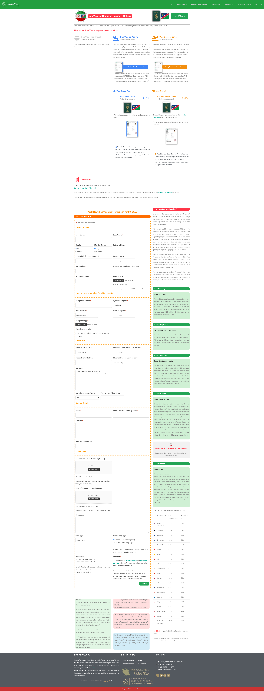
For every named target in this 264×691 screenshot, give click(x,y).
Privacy (140, 660)
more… (95, 668)
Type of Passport (120, 300)
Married (99, 252)
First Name (80, 235)
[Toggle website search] (261, 4)
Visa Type (79, 536)
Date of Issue (81, 311)
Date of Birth (119, 256)
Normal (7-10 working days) (125, 540)
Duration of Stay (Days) (85, 393)
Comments (79, 515)
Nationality (80, 266)
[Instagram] (164, 675)
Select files (93, 469)
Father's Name (119, 245)
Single (98, 249)
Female (79, 252)
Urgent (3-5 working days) (124, 542)
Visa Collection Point (84, 348)
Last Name (118, 235)
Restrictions (158, 631)
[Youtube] (168, 675)
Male (79, 249)
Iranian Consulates (165, 192)
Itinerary (79, 368)
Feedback (125, 666)
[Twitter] (161, 675)
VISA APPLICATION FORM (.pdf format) (171, 448)
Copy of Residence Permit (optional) (90, 459)
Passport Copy (81, 321)
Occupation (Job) (82, 276)
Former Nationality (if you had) (126, 266)
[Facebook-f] (157, 675)
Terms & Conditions (128, 660)
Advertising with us (128, 663)
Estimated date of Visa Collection (127, 348)
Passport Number (83, 300)
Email (78, 410)
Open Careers (142, 663)
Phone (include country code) (125, 410)
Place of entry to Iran (84, 358)
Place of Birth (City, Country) (87, 256)
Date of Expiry (119, 311)
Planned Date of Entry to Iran (125, 358)
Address (79, 420)
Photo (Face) (118, 276)
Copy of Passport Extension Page (88, 488)
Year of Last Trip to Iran (110, 393)
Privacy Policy (131, 560)
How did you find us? (84, 441)
